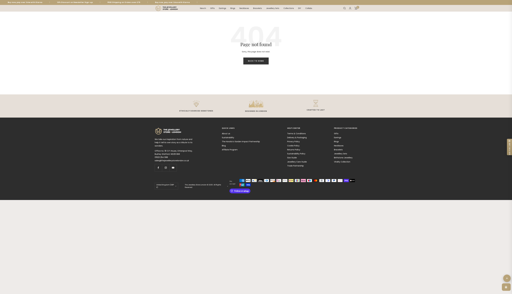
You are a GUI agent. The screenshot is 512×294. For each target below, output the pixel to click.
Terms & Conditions (296, 133)
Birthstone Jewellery (343, 157)
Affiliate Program (230, 149)
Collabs (308, 8)
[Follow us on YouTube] (173, 167)
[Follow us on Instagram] (165, 167)
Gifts (212, 8)
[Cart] (356, 8)
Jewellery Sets (272, 8)
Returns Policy (293, 149)
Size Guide (292, 157)
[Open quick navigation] (507, 278)
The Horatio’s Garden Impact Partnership (241, 141)
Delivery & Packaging (297, 137)
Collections (288, 8)
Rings (232, 8)
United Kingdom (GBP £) (165, 186)
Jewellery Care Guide (297, 161)
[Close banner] (509, 141)
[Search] (344, 8)
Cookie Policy (293, 145)
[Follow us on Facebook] (158, 167)
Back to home (256, 61)
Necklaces (244, 8)
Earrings (222, 8)
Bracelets (257, 8)
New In (203, 8)
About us (226, 133)
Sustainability (228, 137)
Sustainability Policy (296, 153)
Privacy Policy (293, 141)
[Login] (350, 8)
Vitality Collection (342, 161)
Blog (224, 145)
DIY (299, 8)
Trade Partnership (295, 165)
